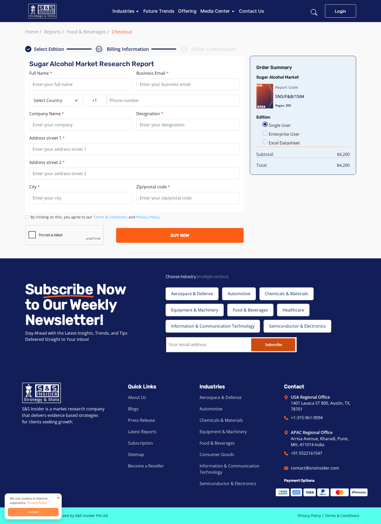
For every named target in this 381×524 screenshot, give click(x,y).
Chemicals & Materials (221, 420)
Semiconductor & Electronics (228, 483)
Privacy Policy (147, 217)
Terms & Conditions (110, 217)
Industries (123, 11)
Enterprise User (284, 134)
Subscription (140, 443)
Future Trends (158, 11)
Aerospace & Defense (221, 397)
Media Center (215, 11)
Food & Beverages (86, 32)
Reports (52, 32)
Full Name (40, 73)
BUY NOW (180, 235)
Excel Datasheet (284, 143)
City (34, 187)
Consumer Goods (217, 454)
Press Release (141, 420)
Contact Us (251, 11)
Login (340, 11)
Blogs (133, 409)
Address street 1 (47, 138)
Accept (33, 512)
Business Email (152, 73)
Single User (280, 125)
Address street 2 (47, 162)
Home (31, 32)
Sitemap (136, 454)
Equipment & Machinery (223, 432)
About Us (137, 397)
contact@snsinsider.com (315, 468)
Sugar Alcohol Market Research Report (91, 64)
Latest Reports (142, 432)
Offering (187, 11)
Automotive (211, 409)
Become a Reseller (146, 466)
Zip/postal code (153, 187)
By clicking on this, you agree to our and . (95, 217)
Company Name (46, 113)
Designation (149, 113)
